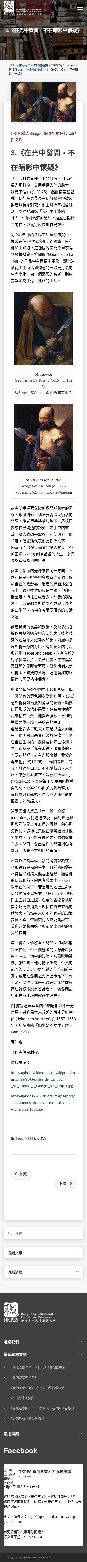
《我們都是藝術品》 (23, 1378)
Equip (19, 1138)
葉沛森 (41, 1138)
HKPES (30, 1138)
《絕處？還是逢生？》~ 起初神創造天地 (37, 1367)
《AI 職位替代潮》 (22, 1398)
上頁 (23, 1174)
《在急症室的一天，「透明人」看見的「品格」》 (42, 1408)
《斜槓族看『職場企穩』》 (27, 1418)
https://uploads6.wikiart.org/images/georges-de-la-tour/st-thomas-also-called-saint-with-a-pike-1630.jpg (43, 1102)
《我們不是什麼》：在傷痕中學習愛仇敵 (37, 1388)
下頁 (63, 1184)
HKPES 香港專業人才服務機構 (44, 1472)
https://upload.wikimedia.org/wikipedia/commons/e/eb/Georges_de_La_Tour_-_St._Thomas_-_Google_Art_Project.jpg (43, 1079)
